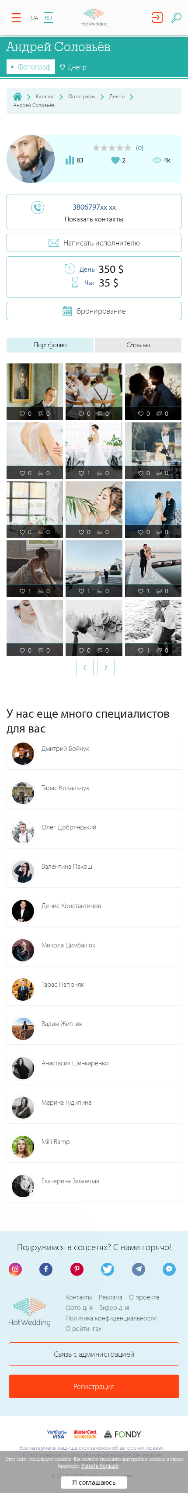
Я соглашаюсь (94, 1482)
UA (34, 18)
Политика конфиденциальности (111, 1317)
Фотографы (81, 96)
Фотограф (34, 67)
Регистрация (94, 1386)
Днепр (117, 96)
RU (48, 18)
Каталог (45, 96)
